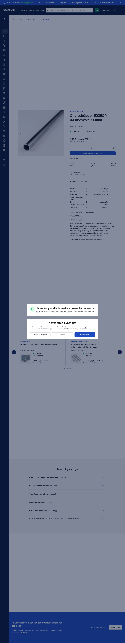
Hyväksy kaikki (85, 334)
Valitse (62, 334)
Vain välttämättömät (40, 334)
